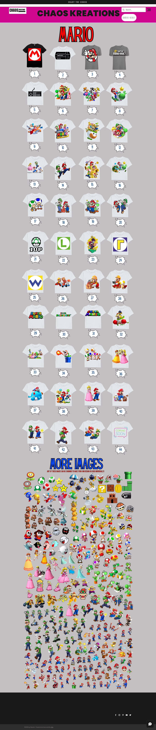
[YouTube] (127, 715)
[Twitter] (130, 715)
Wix (52, 727)
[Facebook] (116, 715)
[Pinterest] (123, 715)
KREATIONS (22, 9)
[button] (149, 9)
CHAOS (13, 10)
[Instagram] (119, 715)
